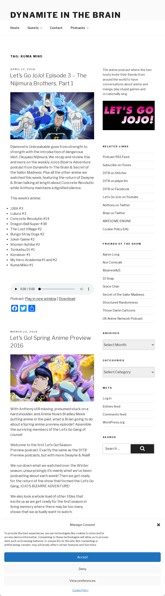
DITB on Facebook (116, 189)
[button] (158, 525)
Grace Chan (111, 286)
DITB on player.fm (115, 181)
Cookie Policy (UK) (115, 229)
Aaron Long (111, 254)
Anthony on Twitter (116, 205)
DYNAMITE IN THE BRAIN (65, 15)
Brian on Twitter (114, 213)
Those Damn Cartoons (119, 310)
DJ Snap (108, 278)
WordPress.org (114, 422)
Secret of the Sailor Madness (123, 294)
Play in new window (41, 299)
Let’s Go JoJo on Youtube (120, 197)
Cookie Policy (80, 590)
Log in (107, 398)
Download (67, 299)
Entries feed (111, 406)
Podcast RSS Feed (116, 157)
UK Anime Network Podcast (123, 318)
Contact (56, 28)
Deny (82, 569)
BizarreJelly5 (112, 270)
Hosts (14, 28)
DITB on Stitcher (115, 173)
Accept (82, 557)
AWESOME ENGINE (117, 221)
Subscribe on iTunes (117, 165)
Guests (33, 28)
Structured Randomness (120, 302)
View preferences (82, 581)
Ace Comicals (112, 262)
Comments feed (114, 414)
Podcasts (78, 28)
